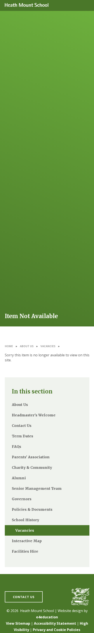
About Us (26, 346)
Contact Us (24, 597)
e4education (47, 617)
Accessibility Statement (55, 623)
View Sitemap (18, 623)
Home (9, 346)
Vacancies (47, 346)
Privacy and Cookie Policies (56, 629)
